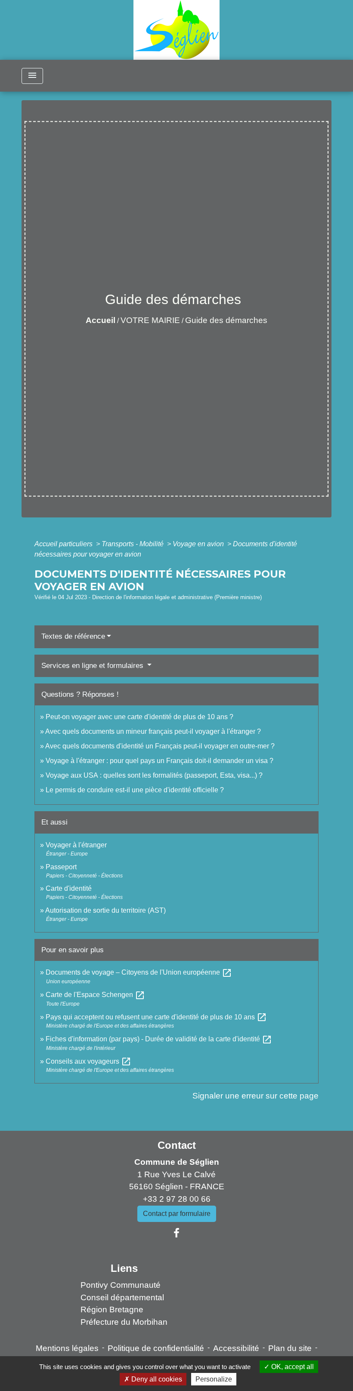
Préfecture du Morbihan (124, 1321)
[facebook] (176, 1233)
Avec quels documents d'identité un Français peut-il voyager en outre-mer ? (160, 746)
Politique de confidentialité (156, 1348)
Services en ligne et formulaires (93, 666)
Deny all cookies (156, 1379)
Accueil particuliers (64, 544)
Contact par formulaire (177, 1213)
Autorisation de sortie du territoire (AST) (105, 910)
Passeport (61, 867)
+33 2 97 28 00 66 (177, 1198)
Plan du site (290, 1348)
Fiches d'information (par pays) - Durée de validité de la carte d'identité (159, 1039)
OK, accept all (291, 1366)
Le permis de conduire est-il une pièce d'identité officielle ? (135, 790)
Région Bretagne (112, 1309)
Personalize (213, 1379)
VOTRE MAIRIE (150, 320)
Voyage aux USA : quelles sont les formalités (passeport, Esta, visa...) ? (154, 775)
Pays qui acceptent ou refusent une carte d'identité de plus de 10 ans (156, 1017)
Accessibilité (236, 1348)
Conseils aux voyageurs (88, 1061)
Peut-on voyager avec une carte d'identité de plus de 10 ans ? (139, 716)
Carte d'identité (69, 888)
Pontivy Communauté (121, 1284)
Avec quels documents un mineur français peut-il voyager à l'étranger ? (153, 731)
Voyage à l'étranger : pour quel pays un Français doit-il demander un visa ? (159, 760)
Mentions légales (67, 1348)
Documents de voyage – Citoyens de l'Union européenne (139, 972)
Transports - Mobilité (133, 544)
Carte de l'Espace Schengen (95, 994)
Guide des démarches (226, 320)
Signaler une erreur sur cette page (255, 1095)
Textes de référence (73, 636)
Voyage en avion (199, 544)
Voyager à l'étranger (76, 845)
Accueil (100, 320)
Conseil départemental (122, 1297)
